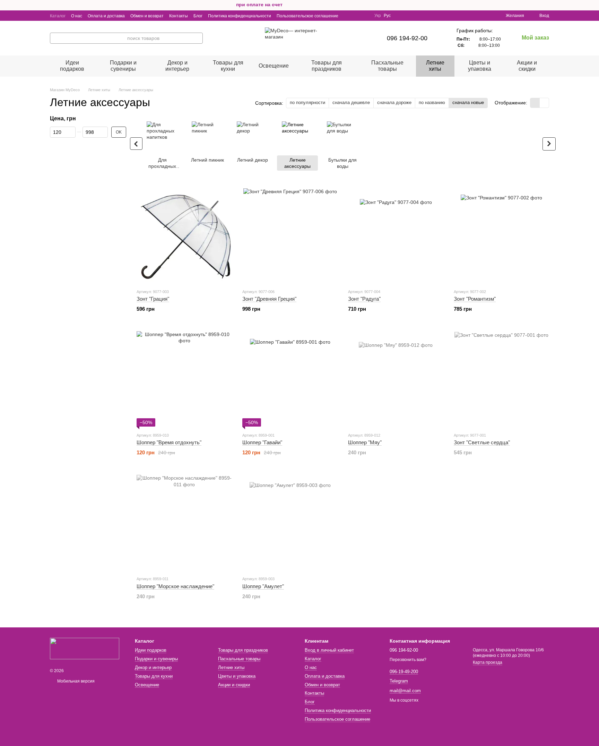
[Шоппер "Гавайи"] (290, 379)
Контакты (178, 16)
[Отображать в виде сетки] (535, 103)
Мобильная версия (75, 681)
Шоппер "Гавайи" (262, 442)
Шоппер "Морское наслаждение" (175, 586)
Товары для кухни (228, 66)
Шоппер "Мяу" (365, 442)
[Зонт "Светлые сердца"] (501, 379)
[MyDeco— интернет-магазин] (84, 648)
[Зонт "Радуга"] (395, 235)
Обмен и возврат (147, 16)
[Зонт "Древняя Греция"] (290, 235)
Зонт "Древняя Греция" (269, 299)
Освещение (274, 66)
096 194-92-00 (407, 38)
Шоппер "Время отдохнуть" (169, 442)
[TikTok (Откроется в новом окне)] (364, 15)
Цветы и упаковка (479, 66)
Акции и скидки (527, 66)
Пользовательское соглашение (307, 16)
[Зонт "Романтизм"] (501, 235)
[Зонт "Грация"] (184, 235)
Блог (197, 16)
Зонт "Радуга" (364, 299)
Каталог (58, 16)
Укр (377, 16)
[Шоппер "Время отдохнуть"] (184, 379)
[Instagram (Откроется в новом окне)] (348, 15)
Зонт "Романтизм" (475, 299)
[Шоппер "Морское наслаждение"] (184, 522)
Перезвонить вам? (408, 659)
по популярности (307, 102)
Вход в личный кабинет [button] (329, 650)
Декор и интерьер (177, 66)
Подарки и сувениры (123, 66)
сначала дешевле (351, 102)
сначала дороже (394, 102)
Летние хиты (435, 66)
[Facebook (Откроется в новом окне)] (356, 15)
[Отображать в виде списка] (544, 103)
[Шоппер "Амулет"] (290, 522)
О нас (76, 16)
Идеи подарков (72, 66)
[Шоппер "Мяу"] (395, 379)
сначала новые (468, 102)
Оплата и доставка (106, 16)
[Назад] (136, 143)
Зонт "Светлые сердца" (482, 442)
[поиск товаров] (197, 38)
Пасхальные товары (387, 66)
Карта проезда (487, 662)
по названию (432, 102)
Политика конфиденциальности (239, 16)
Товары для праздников (326, 66)
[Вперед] (549, 144)
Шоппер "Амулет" (263, 586)
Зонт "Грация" (153, 299)
